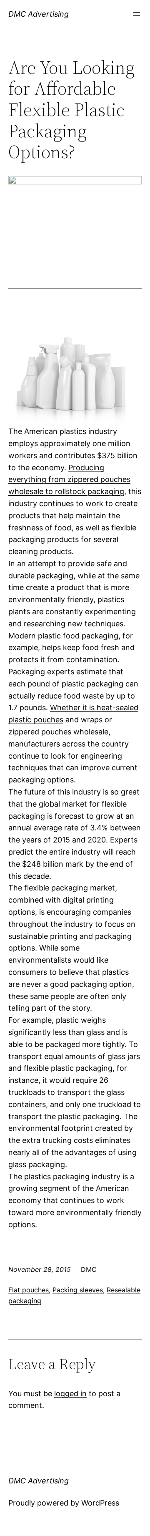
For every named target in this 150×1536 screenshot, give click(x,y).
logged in (70, 1393)
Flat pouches (28, 1290)
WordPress (100, 1502)
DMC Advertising (38, 14)
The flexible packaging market (61, 887)
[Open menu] (137, 14)
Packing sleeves (77, 1290)
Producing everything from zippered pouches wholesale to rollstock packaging (69, 479)
